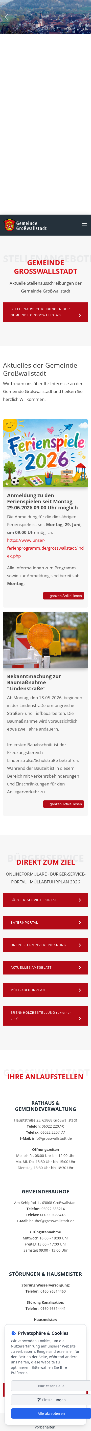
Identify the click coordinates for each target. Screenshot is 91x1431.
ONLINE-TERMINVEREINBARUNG (38, 945)
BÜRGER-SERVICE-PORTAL (34, 900)
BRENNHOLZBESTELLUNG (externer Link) (41, 1016)
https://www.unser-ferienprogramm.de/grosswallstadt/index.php (45, 548)
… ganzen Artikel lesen (63, 596)
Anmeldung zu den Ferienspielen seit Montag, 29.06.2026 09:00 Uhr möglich (42, 501)
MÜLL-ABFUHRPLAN (28, 990)
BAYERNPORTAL (24, 922)
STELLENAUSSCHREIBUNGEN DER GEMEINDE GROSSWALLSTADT (40, 312)
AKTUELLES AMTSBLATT (31, 967)
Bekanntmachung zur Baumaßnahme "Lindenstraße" (34, 682)
